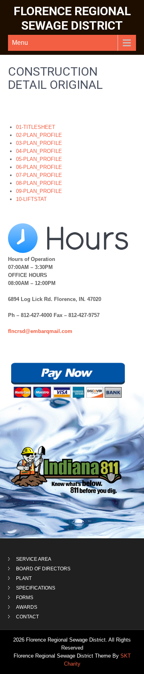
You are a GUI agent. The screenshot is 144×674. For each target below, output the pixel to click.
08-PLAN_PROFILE (39, 183)
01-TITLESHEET (35, 127)
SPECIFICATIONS (35, 588)
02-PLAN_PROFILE (39, 135)
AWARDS (26, 607)
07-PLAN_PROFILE (39, 175)
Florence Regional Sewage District (72, 18)
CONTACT (27, 617)
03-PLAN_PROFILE (39, 143)
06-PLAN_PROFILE (39, 167)
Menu (20, 42)
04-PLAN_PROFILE (39, 151)
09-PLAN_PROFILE (39, 191)
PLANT (24, 578)
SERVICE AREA (33, 559)
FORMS (24, 597)
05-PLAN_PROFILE (39, 159)
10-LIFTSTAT (31, 199)
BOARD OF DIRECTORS (43, 569)
